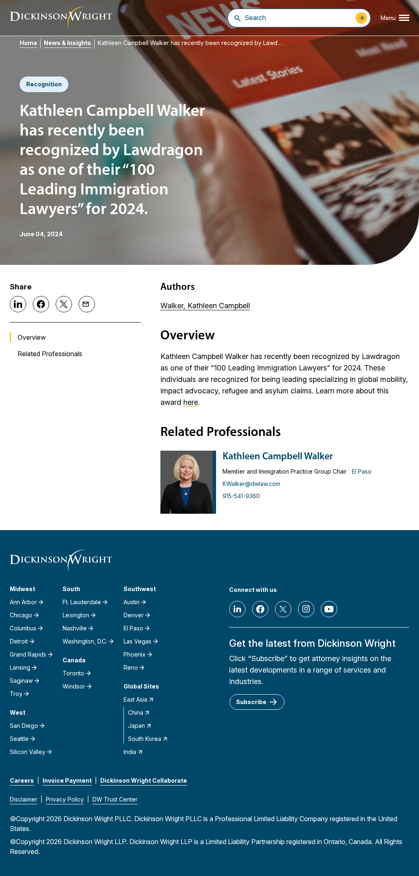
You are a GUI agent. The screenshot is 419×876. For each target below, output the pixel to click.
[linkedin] (237, 609)
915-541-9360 (241, 495)
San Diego (24, 725)
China (135, 712)
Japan (136, 725)
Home (28, 42)
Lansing (20, 667)
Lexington (76, 615)
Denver (134, 615)
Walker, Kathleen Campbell (205, 305)
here (190, 402)
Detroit (19, 641)
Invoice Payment (67, 780)
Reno (131, 667)
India (130, 751)
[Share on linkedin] (18, 304)
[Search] (237, 18)
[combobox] (298, 18)
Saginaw (21, 680)
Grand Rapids (28, 654)
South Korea (144, 738)
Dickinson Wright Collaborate (143, 780)
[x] (283, 609)
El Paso (362, 471)
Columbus (23, 628)
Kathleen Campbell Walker (278, 457)
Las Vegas (137, 641)
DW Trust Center (114, 799)
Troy (16, 693)
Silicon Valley (27, 751)
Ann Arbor (23, 601)
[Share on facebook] (41, 304)
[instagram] (306, 609)
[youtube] (329, 609)
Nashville (75, 628)
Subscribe (251, 701)
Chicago (21, 615)
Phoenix (135, 654)
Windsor (74, 686)
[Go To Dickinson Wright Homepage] (61, 18)
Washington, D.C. (85, 641)
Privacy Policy (65, 799)
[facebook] (260, 609)
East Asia (135, 699)
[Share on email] (87, 304)
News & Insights (67, 42)
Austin (132, 601)
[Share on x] (64, 304)
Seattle (19, 738)
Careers (22, 780)
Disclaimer (23, 799)
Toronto (73, 673)
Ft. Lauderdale (82, 601)
